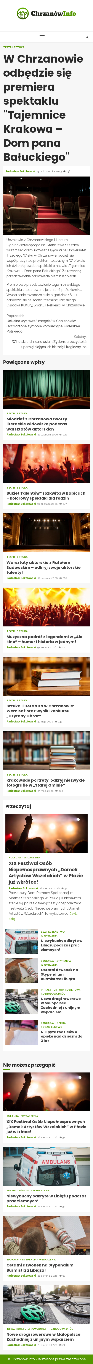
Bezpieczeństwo (53, 932)
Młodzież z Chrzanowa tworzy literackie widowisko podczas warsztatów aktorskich (46, 389)
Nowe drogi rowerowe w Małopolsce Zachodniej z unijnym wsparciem (21, 1001)
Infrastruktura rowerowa (61, 990)
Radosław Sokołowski (20, 171)
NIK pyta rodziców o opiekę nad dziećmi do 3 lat (21, 1032)
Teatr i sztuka (13, 47)
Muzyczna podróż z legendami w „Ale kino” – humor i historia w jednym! (46, 607)
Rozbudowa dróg (53, 994)
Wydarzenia (32, 857)
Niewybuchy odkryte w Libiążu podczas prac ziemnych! (21, 941)
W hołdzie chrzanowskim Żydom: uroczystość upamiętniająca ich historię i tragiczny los (49, 341)
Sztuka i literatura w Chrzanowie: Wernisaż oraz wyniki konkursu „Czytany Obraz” (46, 676)
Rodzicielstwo (51, 1027)
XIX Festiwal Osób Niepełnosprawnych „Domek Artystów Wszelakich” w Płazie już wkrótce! (46, 833)
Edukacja (47, 961)
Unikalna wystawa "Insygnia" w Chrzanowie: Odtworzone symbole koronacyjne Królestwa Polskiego (43, 323)
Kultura (15, 857)
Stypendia (63, 961)
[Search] (87, 37)
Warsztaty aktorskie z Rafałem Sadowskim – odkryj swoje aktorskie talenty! (46, 532)
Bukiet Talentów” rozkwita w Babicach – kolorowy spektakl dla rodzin (46, 463)
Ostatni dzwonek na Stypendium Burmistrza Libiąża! (21, 970)
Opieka (61, 1023)
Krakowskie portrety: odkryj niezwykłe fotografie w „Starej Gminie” (46, 750)
